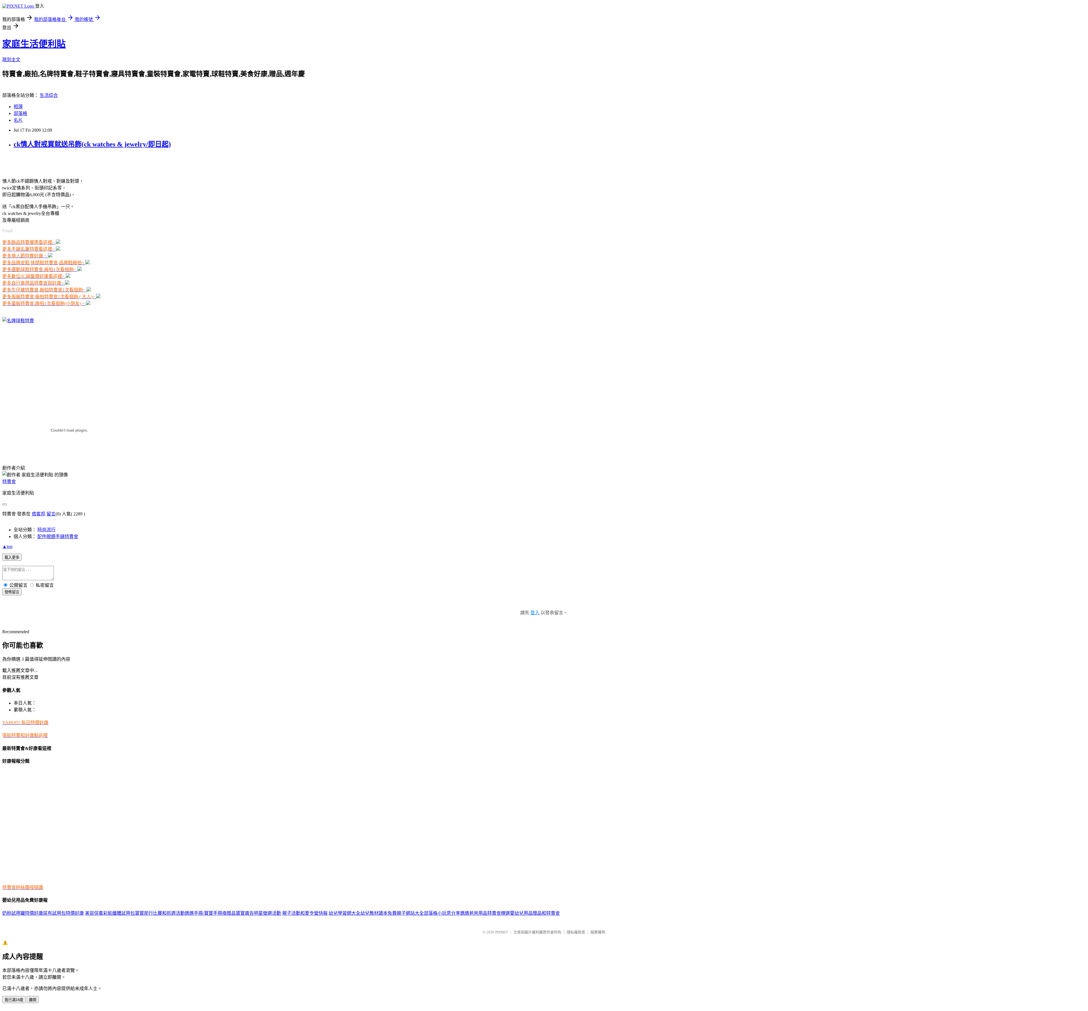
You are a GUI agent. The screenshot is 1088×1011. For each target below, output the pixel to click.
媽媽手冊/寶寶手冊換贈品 (210, 913)
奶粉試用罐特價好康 (22, 913)
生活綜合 (49, 95)
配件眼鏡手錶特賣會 (57, 536)
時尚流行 (46, 529)
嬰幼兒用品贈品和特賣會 (535, 913)
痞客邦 (38, 513)
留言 (51, 513)
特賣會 (9, 481)
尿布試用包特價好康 (63, 913)
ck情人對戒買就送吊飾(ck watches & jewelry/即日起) (92, 144)
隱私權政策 (576, 932)
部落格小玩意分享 (442, 913)
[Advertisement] (68, 162)
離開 (32, 1000)
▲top (7, 546)
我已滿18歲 (14, 1000)
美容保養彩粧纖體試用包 (110, 913)
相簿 (18, 106)
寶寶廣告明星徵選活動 (258, 913)
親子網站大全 (410, 913)
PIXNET (501, 932)
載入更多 (12, 557)
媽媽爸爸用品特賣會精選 (485, 913)
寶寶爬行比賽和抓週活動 (160, 913)
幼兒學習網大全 (344, 913)
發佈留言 (12, 592)
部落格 (20, 113)
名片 (18, 120)
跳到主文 (11, 59)
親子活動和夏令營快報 (305, 913)
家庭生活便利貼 (34, 44)
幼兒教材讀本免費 (378, 913)
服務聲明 (597, 932)
